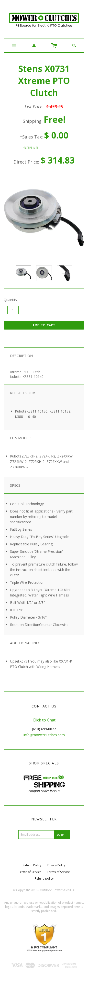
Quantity (10, 299)
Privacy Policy (56, 865)
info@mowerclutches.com (44, 735)
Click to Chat (44, 720)
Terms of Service (29, 872)
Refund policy (44, 878)
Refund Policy (32, 865)
